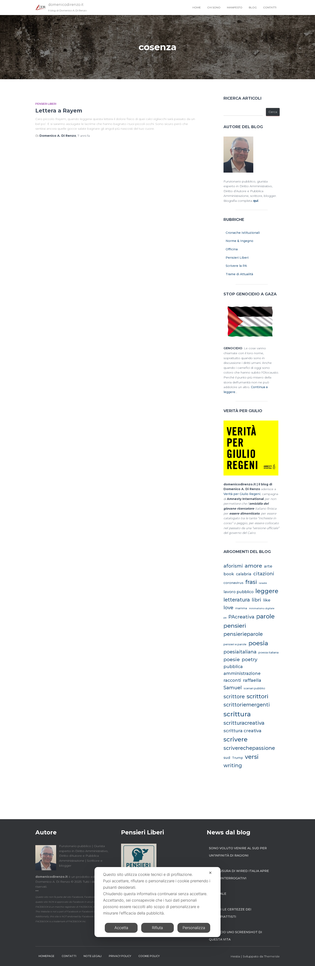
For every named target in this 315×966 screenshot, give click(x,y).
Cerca (272, 112)
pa (225, 617)
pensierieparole (243, 634)
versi (252, 756)
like (266, 600)
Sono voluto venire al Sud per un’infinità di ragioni (238, 851)
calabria (243, 574)
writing (233, 765)
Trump (237, 758)
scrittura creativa (242, 730)
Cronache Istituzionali (243, 233)
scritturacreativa (244, 723)
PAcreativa (241, 617)
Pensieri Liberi (45, 103)
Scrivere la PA (236, 266)
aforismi (233, 566)
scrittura (237, 714)
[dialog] (157, 902)
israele (263, 583)
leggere (266, 591)
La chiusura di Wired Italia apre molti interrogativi (239, 874)
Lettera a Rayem (58, 110)
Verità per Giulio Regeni (242, 494)
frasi (251, 582)
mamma (241, 608)
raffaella (252, 680)
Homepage (46, 956)
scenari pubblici (254, 688)
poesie (232, 659)
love (228, 608)
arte (268, 566)
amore (253, 565)
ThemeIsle (272, 956)
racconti (232, 680)
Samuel (233, 688)
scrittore (234, 697)
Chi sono (213, 7)
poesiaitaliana (240, 652)
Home (196, 7)
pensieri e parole (235, 644)
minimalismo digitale (261, 608)
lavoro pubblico (239, 591)
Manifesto (234, 7)
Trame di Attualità (239, 274)
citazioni (263, 574)
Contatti (269, 7)
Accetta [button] (121, 927)
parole (265, 616)
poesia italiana (268, 652)
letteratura (237, 600)
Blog (253, 7)
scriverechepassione (249, 748)
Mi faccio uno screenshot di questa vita (235, 935)
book (229, 573)
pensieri (235, 625)
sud (227, 757)
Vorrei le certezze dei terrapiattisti (230, 913)
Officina (232, 249)
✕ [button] (210, 872)
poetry (249, 659)
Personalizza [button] (194, 927)
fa (84, 136)
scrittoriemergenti (247, 705)
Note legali (93, 956)
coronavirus (233, 583)
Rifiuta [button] (157, 927)
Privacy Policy (120, 956)
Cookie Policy (149, 956)
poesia (258, 643)
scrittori (257, 696)
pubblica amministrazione (242, 670)
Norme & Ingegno (239, 241)
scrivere (236, 739)
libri (256, 600)
